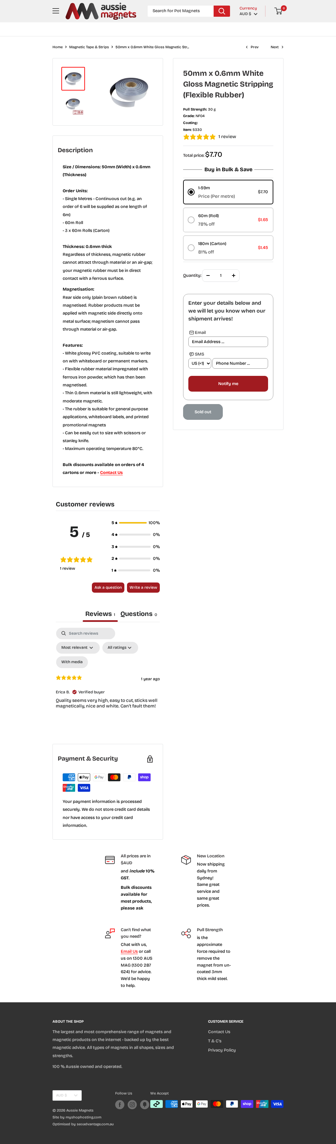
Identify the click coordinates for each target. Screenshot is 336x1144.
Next (275, 47)
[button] (136, 523)
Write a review (143, 587)
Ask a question (108, 587)
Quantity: (192, 275)
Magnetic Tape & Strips (89, 47)
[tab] (139, 614)
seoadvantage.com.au (95, 1124)
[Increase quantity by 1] (233, 275)
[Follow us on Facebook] (119, 1104)
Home (57, 47)
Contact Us (111, 472)
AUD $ (61, 1095)
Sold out (203, 412)
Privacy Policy (222, 1050)
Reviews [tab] (100, 614)
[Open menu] (55, 10)
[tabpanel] (108, 684)
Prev (255, 47)
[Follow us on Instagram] (132, 1104)
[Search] (222, 11)
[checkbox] (72, 662)
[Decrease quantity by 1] (208, 275)
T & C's (214, 1041)
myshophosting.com (83, 1117)
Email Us (129, 951)
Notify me (228, 383)
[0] (278, 11)
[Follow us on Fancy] (144, 1104)
